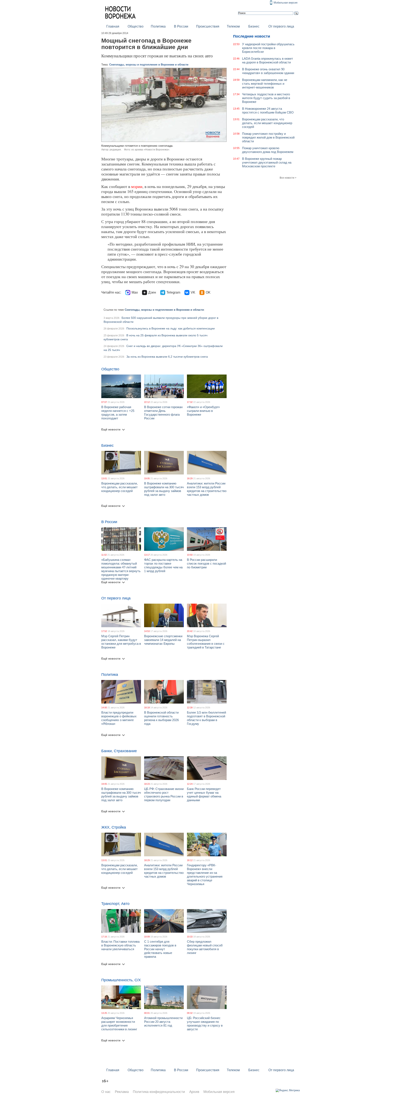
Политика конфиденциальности (159, 1092)
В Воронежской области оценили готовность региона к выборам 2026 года (161, 718)
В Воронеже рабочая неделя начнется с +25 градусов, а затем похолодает (117, 412)
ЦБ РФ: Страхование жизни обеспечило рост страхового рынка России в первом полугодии (164, 794)
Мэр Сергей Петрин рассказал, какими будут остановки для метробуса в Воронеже (121, 641)
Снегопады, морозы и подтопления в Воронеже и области (148, 64)
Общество (135, 26)
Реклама (122, 1092)
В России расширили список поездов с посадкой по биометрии (206, 563)
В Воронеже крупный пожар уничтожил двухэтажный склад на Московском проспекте (266, 162)
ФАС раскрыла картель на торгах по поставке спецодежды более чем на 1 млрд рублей (163, 565)
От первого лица (281, 26)
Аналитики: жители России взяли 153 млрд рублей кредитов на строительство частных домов (206, 489)
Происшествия (207, 26)
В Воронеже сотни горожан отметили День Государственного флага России (163, 412)
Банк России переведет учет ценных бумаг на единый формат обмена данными (204, 794)
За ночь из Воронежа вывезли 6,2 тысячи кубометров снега (167, 356)
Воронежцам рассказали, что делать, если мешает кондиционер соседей (119, 487)
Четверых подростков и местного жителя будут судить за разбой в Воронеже (266, 97)
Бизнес (253, 26)
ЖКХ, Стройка (113, 827)
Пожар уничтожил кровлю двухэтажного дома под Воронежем (267, 150)
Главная (112, 26)
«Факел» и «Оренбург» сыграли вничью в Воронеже (203, 410)
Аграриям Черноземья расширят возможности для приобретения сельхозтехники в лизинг (119, 1023)
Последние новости (251, 36)
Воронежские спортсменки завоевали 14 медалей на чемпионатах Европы (163, 639)
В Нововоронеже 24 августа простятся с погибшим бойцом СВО (268, 110)
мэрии (136, 186)
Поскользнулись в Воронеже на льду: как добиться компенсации (170, 328)
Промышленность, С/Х (121, 980)
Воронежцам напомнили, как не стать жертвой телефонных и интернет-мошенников (264, 83)
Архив (194, 1092)
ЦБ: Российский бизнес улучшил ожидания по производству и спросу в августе (205, 1023)
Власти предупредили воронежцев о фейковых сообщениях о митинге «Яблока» (119, 718)
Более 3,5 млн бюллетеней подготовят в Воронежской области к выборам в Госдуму (206, 718)
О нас (106, 1092)
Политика (158, 26)
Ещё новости (111, 429)
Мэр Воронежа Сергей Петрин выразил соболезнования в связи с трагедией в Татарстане (206, 641)
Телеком (233, 26)
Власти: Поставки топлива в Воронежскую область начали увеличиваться (120, 945)
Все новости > (288, 177)
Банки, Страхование (119, 751)
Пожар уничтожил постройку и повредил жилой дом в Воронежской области (268, 137)
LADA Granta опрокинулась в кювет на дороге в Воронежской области (267, 60)
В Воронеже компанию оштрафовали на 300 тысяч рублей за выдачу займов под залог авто (164, 489)
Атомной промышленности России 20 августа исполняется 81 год (163, 1021)
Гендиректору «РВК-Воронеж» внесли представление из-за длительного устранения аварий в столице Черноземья (204, 874)
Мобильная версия (285, 2)
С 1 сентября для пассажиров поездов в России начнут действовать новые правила (160, 949)
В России (181, 26)
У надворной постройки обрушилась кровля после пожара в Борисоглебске (268, 47)
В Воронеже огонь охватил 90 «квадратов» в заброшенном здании (268, 71)
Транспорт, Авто (115, 904)
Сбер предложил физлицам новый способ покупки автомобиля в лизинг (205, 947)
